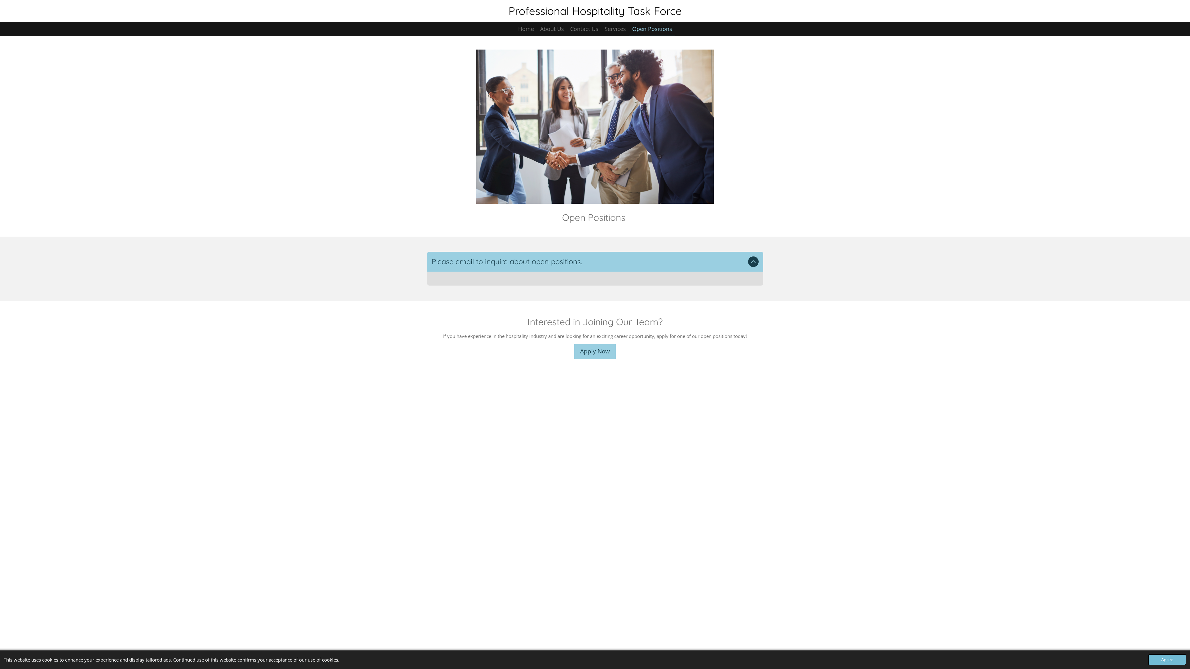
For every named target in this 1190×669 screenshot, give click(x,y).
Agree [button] (1167, 659)
